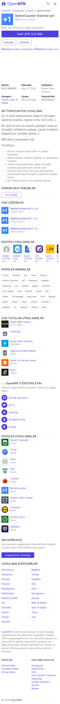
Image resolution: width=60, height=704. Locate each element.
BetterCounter (25, 16)
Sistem (5, 612)
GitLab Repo (8, 672)
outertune (6, 286)
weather (24, 307)
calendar (6, 307)
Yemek (35, 574)
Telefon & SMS (9, 598)
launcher (16, 275)
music (33, 275)
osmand (28, 291)
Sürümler (24, 42)
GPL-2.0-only (28, 99)
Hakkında (36, 678)
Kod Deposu (48, 99)
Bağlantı (35, 569)
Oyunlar (5, 579)
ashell (38, 291)
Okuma (35, 598)
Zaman (30, 10)
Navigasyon (37, 593)
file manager (17, 296)
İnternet (5, 583)
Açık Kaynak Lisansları (43, 675)
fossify (5, 275)
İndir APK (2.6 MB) (30, 34)
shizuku (34, 302)
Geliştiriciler (37, 668)
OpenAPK (6, 10)
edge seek (31, 296)
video (24, 302)
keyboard (33, 280)
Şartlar (35, 685)
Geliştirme (7, 574)
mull (47, 291)
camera (25, 286)
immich (15, 302)
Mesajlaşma (7, 588)
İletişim (35, 688)
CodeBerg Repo (10, 668)
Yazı (33, 616)
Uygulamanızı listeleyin (17, 555)
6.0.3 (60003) (9, 88)
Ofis (33, 583)
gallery (35, 286)
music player (8, 291)
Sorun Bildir (11, 194)
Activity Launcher (10, 280)
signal (5, 302)
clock (42, 296)
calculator (45, 302)
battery (35, 307)
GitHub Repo (8, 665)
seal (19, 291)
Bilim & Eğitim (39, 602)
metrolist (46, 286)
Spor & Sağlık (38, 607)
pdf (23, 280)
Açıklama (9, 42)
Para (33, 588)
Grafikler (36, 579)
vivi (16, 286)
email (44, 307)
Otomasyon (7, 569)
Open (16, 3)
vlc (15, 307)
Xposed (5, 621)
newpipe (44, 280)
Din (3, 602)
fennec (5, 296)
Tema (34, 612)
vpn (25, 275)
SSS (33, 672)
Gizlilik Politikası (40, 681)
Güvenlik (6, 607)
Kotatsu (43, 275)
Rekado (52, 296)
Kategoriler (19, 10)
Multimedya (7, 593)
